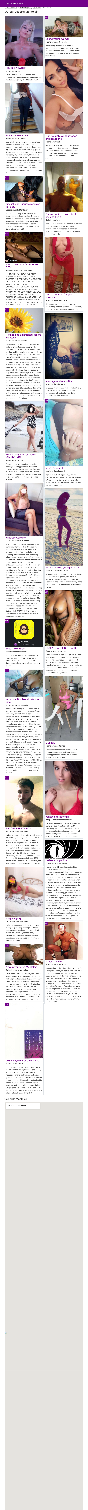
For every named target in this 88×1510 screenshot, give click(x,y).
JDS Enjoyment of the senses (22, 1060)
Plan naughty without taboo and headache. (61, 137)
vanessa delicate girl (57, 816)
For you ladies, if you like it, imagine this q (61, 215)
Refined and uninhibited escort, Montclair (23, 336)
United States (24, 8)
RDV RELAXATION (16, 68)
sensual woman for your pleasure (59, 296)
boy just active (53, 961)
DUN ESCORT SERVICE (14, 3)
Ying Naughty (13, 918)
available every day (17, 135)
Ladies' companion (56, 860)
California (37, 8)
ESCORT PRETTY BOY (18, 828)
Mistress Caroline (16, 537)
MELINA (50, 742)
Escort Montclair (15, 648)
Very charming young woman (62, 567)
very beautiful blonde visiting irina (22, 700)
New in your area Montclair (21, 967)
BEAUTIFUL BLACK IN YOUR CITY (22, 266)
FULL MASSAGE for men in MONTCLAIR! (21, 456)
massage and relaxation (59, 381)
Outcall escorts (11, 8)
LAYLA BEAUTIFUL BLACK (60, 648)
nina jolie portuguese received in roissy (23, 205)
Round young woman (57, 38)
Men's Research (54, 468)
